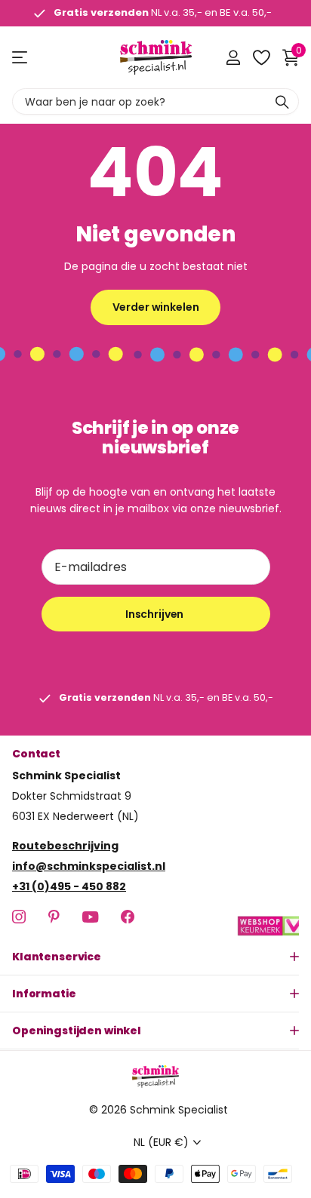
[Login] (233, 57)
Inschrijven (155, 614)
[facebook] (127, 917)
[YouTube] (90, 917)
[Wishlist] (260, 57)
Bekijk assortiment (20, 57)
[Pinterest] (54, 917)
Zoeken (282, 101)
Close (155, 957)
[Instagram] (19, 917)
